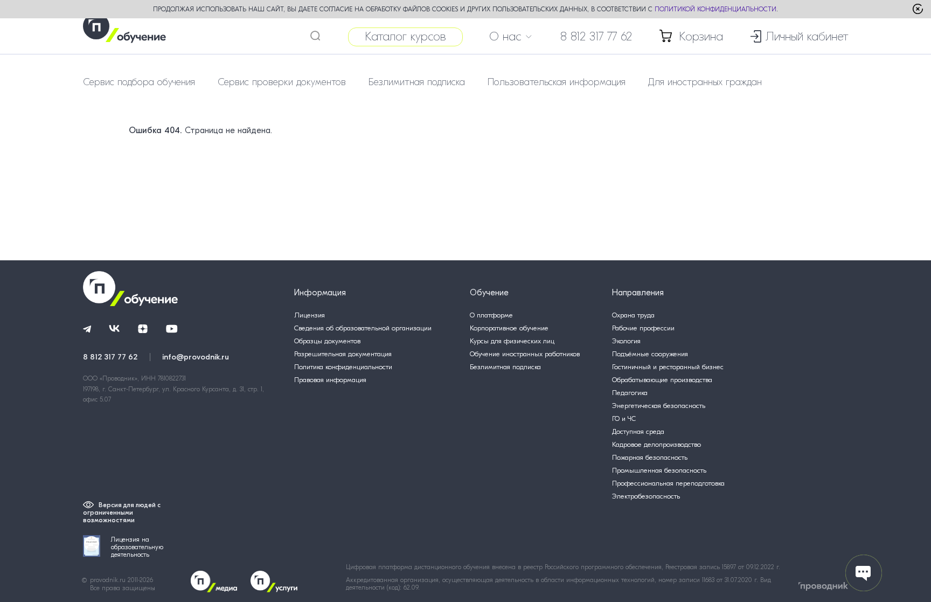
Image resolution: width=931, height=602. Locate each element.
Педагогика (630, 393)
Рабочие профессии (643, 328)
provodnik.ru (109, 580)
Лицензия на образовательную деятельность (137, 547)
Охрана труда (633, 315)
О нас (505, 37)
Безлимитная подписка (417, 82)
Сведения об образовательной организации (363, 328)
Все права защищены (122, 588)
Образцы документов (327, 341)
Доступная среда (638, 431)
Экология (626, 341)
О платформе (491, 315)
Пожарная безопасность (649, 457)
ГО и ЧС (624, 418)
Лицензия (309, 315)
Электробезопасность (646, 496)
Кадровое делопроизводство (656, 444)
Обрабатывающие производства (662, 380)
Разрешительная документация (343, 354)
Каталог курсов (405, 37)
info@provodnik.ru (195, 357)
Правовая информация (330, 380)
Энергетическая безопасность (658, 406)
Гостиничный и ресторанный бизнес (668, 367)
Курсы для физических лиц (512, 341)
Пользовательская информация (557, 82)
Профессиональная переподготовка (668, 483)
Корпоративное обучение (509, 328)
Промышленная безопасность (659, 470)
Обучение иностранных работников (525, 354)
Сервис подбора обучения (139, 82)
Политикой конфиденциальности (715, 9)
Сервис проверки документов (282, 82)
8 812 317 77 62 (596, 37)
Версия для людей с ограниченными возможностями (122, 512)
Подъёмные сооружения (650, 354)
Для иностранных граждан (705, 82)
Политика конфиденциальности (343, 367)
